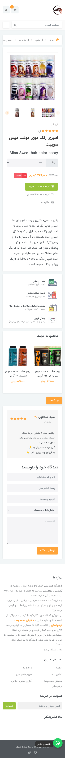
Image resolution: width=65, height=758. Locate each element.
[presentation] (58, 113)
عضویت (9, 706)
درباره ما (27, 668)
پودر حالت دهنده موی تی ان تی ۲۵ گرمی (47, 373)
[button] (15, 9)
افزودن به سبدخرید (39, 186)
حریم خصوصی (24, 674)
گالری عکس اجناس (21, 681)
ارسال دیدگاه (47, 550)
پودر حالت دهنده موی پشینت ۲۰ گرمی (17, 373)
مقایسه (45, 202)
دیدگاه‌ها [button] (54, 401)
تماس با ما (56, 674)
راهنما (59, 668)
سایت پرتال (21, 747)
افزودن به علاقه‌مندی (39, 194)
